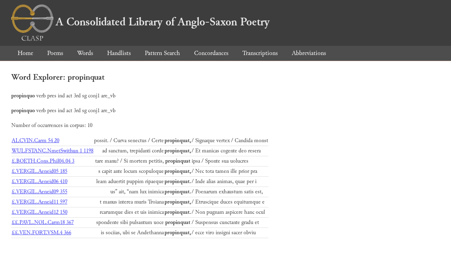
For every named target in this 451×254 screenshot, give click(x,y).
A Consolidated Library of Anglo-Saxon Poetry (163, 22)
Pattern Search (162, 53)
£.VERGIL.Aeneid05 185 (39, 171)
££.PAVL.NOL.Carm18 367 (43, 222)
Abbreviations (309, 53)
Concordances (211, 53)
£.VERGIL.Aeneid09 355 (39, 192)
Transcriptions (260, 53)
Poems (55, 53)
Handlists (119, 53)
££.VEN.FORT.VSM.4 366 (41, 233)
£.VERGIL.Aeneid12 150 (39, 212)
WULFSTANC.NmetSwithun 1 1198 (52, 151)
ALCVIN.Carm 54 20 (35, 141)
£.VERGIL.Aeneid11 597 (39, 202)
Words (85, 53)
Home (25, 53)
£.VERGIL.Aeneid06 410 (39, 181)
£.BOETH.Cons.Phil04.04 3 (43, 161)
